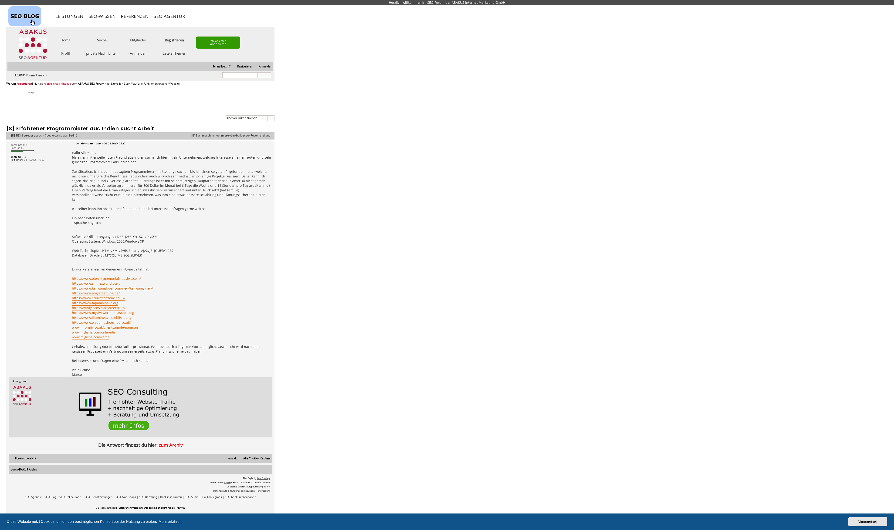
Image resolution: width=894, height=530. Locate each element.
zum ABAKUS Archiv (24, 469)
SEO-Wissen (102, 16)
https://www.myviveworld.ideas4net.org (103, 312)
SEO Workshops (125, 497)
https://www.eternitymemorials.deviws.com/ (106, 278)
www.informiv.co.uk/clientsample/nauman (105, 327)
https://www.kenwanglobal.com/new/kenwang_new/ (112, 288)
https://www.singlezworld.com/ (96, 283)
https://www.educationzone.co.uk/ (98, 298)
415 (24, 156)
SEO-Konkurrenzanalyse (240, 497)
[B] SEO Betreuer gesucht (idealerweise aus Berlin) (44, 135)
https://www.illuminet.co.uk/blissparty (102, 317)
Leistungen (69, 16)
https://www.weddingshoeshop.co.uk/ (101, 322)
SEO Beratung (148, 497)
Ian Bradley (263, 478)
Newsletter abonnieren (218, 42)
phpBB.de (264, 486)
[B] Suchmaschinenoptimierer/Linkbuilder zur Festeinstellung (230, 135)
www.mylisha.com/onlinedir (93, 332)
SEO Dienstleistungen (98, 497)
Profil (65, 53)
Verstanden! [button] (867, 521)
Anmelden (138, 53)
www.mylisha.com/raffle (90, 337)
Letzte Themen (174, 53)
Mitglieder (138, 40)
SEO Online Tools (70, 497)
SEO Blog (50, 497)
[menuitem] (263, 66)
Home (65, 40)
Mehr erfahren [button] (170, 521)
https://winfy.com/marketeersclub (98, 308)
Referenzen (135, 16)
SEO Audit (191, 497)
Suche (102, 40)
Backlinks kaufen (171, 497)
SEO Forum (435, 2)
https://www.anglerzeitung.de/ (96, 293)
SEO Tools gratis (211, 497)
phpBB (227, 482)
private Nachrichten (102, 53)
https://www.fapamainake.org (95, 303)
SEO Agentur (169, 16)
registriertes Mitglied (57, 84)
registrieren (24, 84)
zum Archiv (171, 445)
